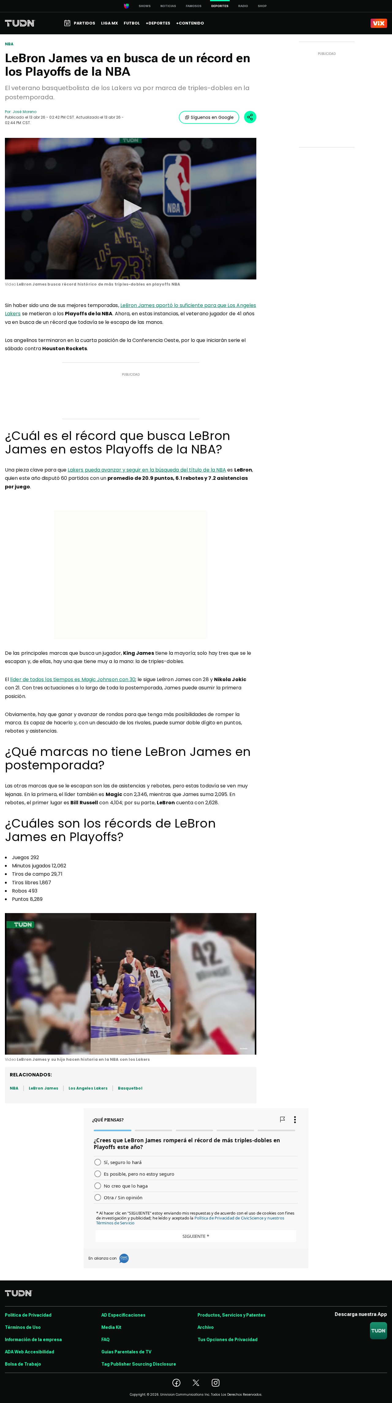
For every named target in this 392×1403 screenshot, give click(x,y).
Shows (145, 6)
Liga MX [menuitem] (109, 23)
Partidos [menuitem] (84, 23)
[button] (130, 208)
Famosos (194, 6)
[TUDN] (20, 23)
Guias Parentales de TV (126, 1351)
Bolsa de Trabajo (23, 1364)
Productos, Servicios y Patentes (232, 1315)
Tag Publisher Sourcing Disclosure (138, 1364)
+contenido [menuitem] (190, 23)
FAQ (105, 1339)
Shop (262, 6)
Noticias (168, 6)
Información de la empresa (33, 1339)
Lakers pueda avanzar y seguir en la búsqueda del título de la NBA (147, 469)
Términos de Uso (23, 1327)
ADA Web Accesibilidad (29, 1351)
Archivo (206, 1327)
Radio (243, 6)
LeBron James (43, 1088)
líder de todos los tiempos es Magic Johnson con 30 (72, 679)
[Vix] (379, 23)
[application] (130, 208)
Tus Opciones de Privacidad (228, 1339)
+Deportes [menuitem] (158, 23)
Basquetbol (130, 1088)
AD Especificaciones (123, 1315)
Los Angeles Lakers (88, 1088)
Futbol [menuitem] (132, 23)
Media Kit (111, 1327)
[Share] (250, 117)
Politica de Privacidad (28, 1315)
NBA (9, 44)
